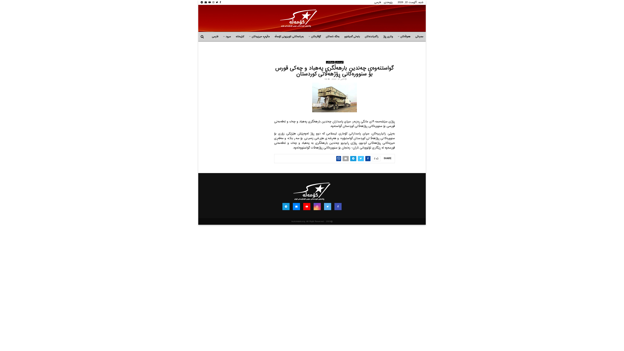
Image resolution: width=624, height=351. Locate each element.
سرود (228, 37)
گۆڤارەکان (316, 37)
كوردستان (339, 62)
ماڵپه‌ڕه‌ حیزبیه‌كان (261, 37)
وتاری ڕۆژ (388, 37)
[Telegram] (286, 206)
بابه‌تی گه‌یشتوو (352, 37)
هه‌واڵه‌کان (405, 37)
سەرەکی (419, 37)
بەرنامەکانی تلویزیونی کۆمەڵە (289, 37)
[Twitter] (327, 206)
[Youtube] (306, 206)
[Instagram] (317, 206)
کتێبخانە (240, 37)
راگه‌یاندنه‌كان (371, 37)
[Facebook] (338, 206)
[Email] (296, 206)
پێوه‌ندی (388, 2)
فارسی (377, 2)
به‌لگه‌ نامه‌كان (332, 37)
